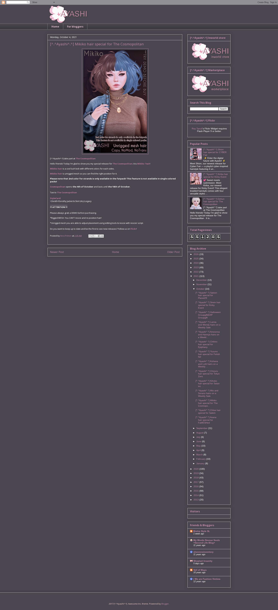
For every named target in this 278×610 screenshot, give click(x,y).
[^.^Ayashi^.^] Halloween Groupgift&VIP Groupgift (208, 315)
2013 (196, 499)
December (202, 280)
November (202, 284)
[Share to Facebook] (99, 236)
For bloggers (75, 26)
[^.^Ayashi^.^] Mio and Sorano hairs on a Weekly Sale (207, 393)
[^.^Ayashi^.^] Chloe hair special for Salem (208, 411)
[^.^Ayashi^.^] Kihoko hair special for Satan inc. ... (208, 384)
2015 (196, 490)
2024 (196, 263)
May (198, 445)
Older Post (173, 252)
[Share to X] (96, 236)
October (200, 289)
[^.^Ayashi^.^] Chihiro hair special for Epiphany (206, 344)
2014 (196, 495)
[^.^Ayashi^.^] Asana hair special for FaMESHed (206, 420)
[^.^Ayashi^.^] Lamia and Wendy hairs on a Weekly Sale (208, 325)
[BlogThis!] (93, 236)
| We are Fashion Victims (206, 579)
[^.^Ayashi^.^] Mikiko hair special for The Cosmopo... (207, 403)
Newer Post (57, 252)
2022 (196, 271)
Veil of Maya (200, 570)
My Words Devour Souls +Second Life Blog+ (206, 541)
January (200, 463)
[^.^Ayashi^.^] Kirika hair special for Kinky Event (215, 175)
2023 (196, 267)
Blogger (165, 603)
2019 (196, 473)
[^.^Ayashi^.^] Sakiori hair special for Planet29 (206, 295)
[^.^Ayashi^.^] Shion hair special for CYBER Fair (215, 152)
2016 (196, 486)
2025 (196, 258)
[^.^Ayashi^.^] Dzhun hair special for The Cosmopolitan (213, 202)
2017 (196, 482)
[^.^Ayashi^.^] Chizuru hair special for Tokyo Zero (208, 374)
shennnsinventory (203, 552)
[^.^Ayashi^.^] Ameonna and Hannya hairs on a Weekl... (208, 335)
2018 (196, 477)
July (198, 437)
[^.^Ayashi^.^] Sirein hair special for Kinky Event (208, 305)
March (199, 454)
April (198, 450)
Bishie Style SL (201, 531)
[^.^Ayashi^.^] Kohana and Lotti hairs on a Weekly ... (207, 364)
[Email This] (90, 236)
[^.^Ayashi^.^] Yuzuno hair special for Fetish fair (208, 354)
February (201, 459)
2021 (196, 276)
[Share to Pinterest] (102, 236)
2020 (196, 469)
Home (55, 26)
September (202, 428)
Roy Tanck (197, 128)
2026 (196, 254)
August (200, 432)
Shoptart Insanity (202, 561)
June (199, 441)
